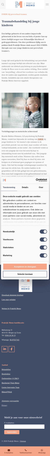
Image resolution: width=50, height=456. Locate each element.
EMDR (40, 139)
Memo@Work (7, 392)
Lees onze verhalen (9, 300)
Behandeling (6, 369)
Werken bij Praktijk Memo (11, 309)
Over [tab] (41, 187)
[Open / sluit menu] (47, 4)
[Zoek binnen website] (3, 4)
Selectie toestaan (25, 274)
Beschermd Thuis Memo (10, 383)
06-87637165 (14, 340)
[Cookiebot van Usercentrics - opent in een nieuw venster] (36, 180)
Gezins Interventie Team (10, 387)
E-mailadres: (9, 423)
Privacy (4, 405)
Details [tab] (25, 187)
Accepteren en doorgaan (25, 267)
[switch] (43, 239)
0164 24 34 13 (10, 335)
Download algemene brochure (12, 295)
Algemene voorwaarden (10, 401)
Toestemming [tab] (9, 187)
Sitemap (23, 441)
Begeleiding (6, 374)
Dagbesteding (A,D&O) (10, 378)
